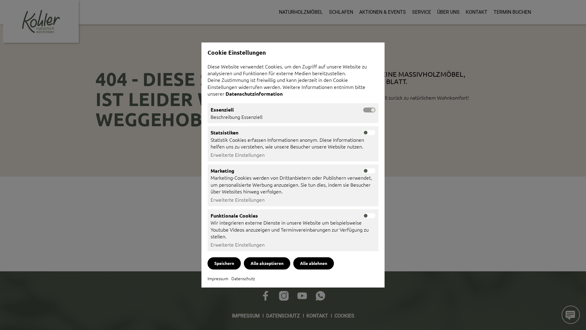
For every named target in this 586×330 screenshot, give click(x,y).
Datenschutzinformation (255, 93)
